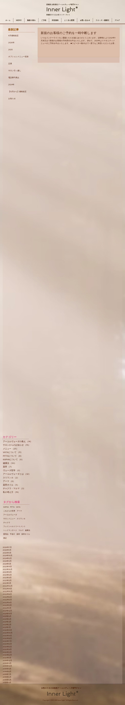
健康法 (27, 530)
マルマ (21, 530)
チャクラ (6, 523)
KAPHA (6, 507)
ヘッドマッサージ (10, 530)
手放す (12, 534)
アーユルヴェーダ (10, 515)
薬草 (18, 534)
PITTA (12, 507)
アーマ (19, 511)
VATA (18, 507)
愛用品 (5, 534)
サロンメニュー (9, 519)
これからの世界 (9, 511)
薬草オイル (25, 534)
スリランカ (21, 519)
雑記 (5, 538)
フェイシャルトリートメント (14, 526)
